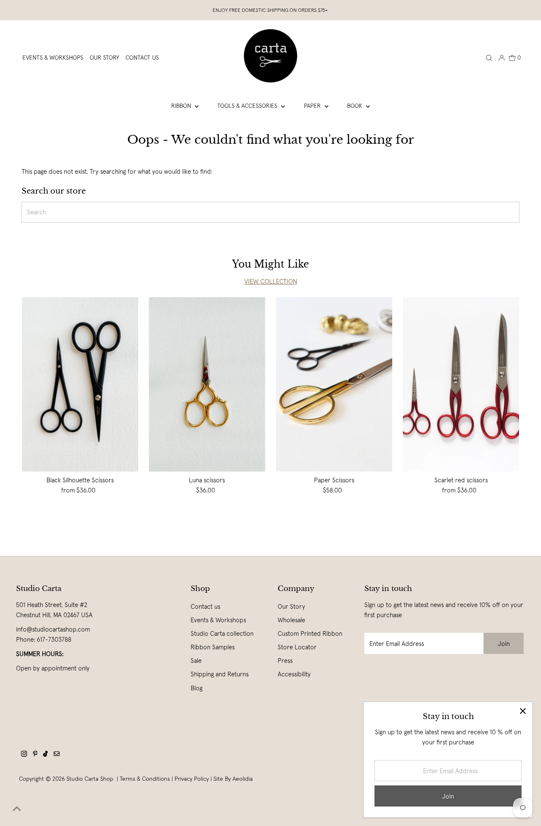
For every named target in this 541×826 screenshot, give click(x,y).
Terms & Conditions (145, 778)
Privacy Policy (192, 778)
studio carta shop (90, 778)
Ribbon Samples (213, 647)
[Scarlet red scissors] (461, 384)
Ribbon (182, 105)
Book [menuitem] (355, 105)
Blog (196, 688)
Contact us (205, 606)
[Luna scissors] (207, 384)
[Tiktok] (45, 754)
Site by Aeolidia (233, 778)
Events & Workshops (218, 620)
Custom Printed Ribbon (310, 633)
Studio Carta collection (222, 633)
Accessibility (294, 674)
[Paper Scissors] (334, 384)
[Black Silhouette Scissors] (80, 384)
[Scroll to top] (16, 809)
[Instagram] (24, 754)
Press (285, 660)
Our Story (291, 606)
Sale (196, 660)
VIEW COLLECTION (270, 281)
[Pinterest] (35, 754)
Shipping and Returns (220, 674)
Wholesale (291, 620)
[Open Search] (489, 57)
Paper (313, 105)
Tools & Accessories (248, 105)
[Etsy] (57, 754)
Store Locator (297, 647)
